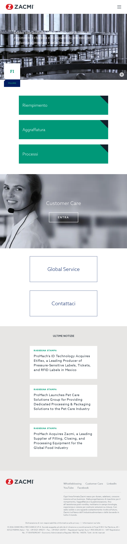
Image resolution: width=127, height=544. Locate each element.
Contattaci (63, 303)
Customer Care (94, 483)
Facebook (83, 488)
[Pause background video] (121, 74)
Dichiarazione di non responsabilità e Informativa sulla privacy (52, 523)
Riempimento (34, 105)
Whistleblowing (73, 483)
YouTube (69, 488)
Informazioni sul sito (91, 523)
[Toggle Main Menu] (119, 6)
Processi (30, 154)
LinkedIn (112, 483)
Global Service (63, 269)
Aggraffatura (33, 129)
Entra (63, 217)
